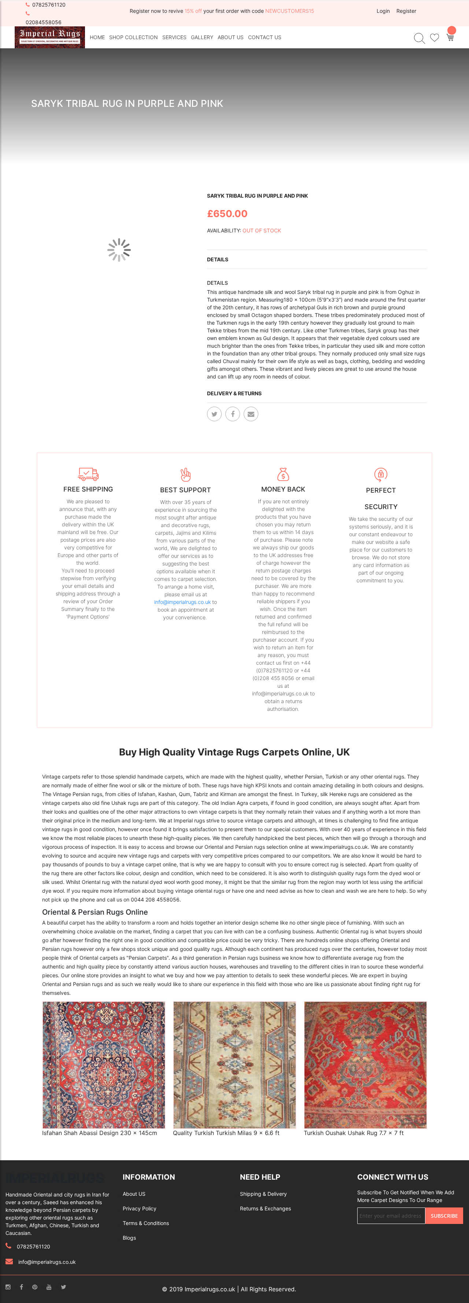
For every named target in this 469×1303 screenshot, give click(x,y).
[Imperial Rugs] (50, 37)
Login (383, 11)
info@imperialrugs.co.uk (182, 602)
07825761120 (49, 4)
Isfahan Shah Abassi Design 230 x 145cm (99, 1132)
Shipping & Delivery (263, 1194)
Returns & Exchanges (265, 1208)
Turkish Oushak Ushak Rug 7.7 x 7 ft (354, 1132)
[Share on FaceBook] (232, 414)
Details (217, 259)
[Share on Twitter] (214, 414)
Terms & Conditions (146, 1223)
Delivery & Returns (234, 393)
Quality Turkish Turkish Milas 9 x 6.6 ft (226, 1132)
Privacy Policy (139, 1208)
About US (134, 1194)
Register (406, 11)
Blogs (129, 1238)
